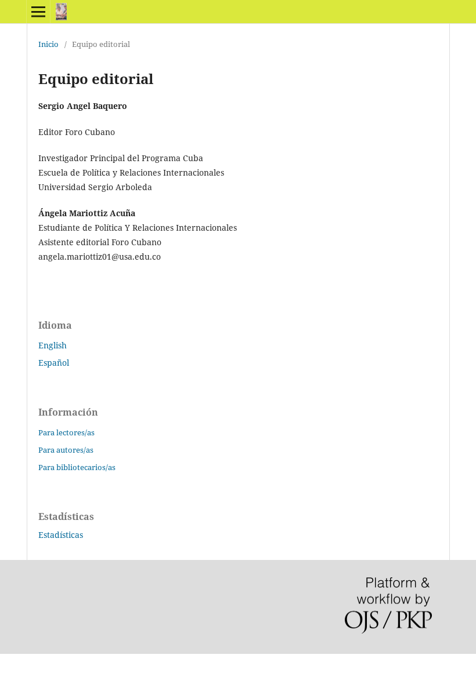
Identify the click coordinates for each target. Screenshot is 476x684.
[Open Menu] (38, 11)
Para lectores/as (66, 432)
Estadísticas (60, 534)
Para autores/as (65, 450)
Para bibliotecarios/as (77, 467)
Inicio (48, 44)
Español (53, 362)
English (52, 345)
